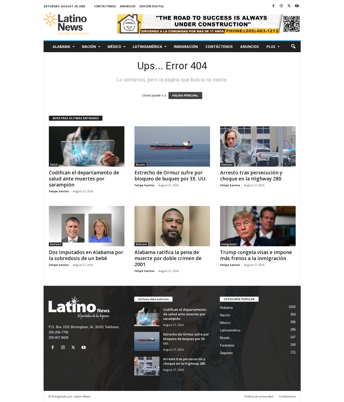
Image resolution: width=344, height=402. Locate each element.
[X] (289, 6)
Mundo (140, 164)
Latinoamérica (147, 46)
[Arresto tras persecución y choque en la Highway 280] (258, 146)
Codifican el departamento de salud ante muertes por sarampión (84, 178)
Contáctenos (105, 6)
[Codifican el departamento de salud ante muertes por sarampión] (86, 146)
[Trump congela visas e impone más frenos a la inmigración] (258, 226)
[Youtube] (297, 6)
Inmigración (186, 46)
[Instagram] (281, 6)
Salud (53, 164)
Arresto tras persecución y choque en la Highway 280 (251, 175)
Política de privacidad (258, 396)
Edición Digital (152, 6)
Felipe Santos (59, 191)
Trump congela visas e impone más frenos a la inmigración (256, 255)
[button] (293, 46)
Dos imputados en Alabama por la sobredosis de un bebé (86, 255)
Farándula (227, 345)
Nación (89, 46)
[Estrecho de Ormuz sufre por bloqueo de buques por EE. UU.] (172, 146)
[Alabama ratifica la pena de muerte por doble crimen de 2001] (172, 226)
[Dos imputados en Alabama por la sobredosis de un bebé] (86, 226)
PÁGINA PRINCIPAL (185, 95)
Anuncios (127, 6)
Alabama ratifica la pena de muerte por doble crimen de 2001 (167, 258)
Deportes (226, 353)
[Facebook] (273, 6)
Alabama (61, 46)
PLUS (270, 46)
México (114, 46)
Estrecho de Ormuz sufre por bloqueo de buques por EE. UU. (170, 175)
